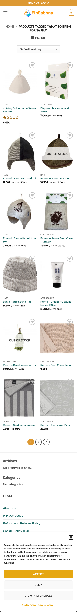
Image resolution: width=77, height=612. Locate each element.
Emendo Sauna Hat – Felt (55, 178)
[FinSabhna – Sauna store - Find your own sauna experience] (38, 13)
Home (10, 26)
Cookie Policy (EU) (16, 531)
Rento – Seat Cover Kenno (56, 365)
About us (9, 508)
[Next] (46, 442)
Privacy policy (45, 605)
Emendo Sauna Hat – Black (20, 178)
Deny (38, 584)
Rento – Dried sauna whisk (19, 365)
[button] (71, 537)
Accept (38, 574)
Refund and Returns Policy (22, 523)
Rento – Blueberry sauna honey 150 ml (55, 303)
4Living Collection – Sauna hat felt (19, 110)
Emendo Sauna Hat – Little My (19, 240)
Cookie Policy (29, 605)
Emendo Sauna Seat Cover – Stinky (56, 240)
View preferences (38, 595)
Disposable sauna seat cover (54, 110)
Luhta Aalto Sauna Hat (17, 302)
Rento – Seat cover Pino (55, 425)
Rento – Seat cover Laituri (19, 425)
